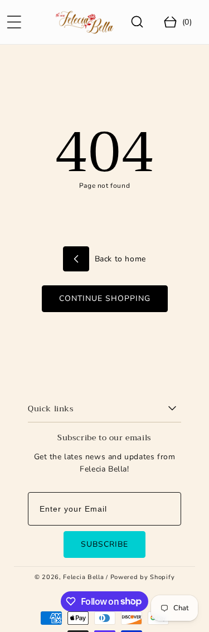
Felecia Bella (83, 577)
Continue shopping (104, 298)
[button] (14, 22)
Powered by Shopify (142, 577)
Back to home (119, 259)
